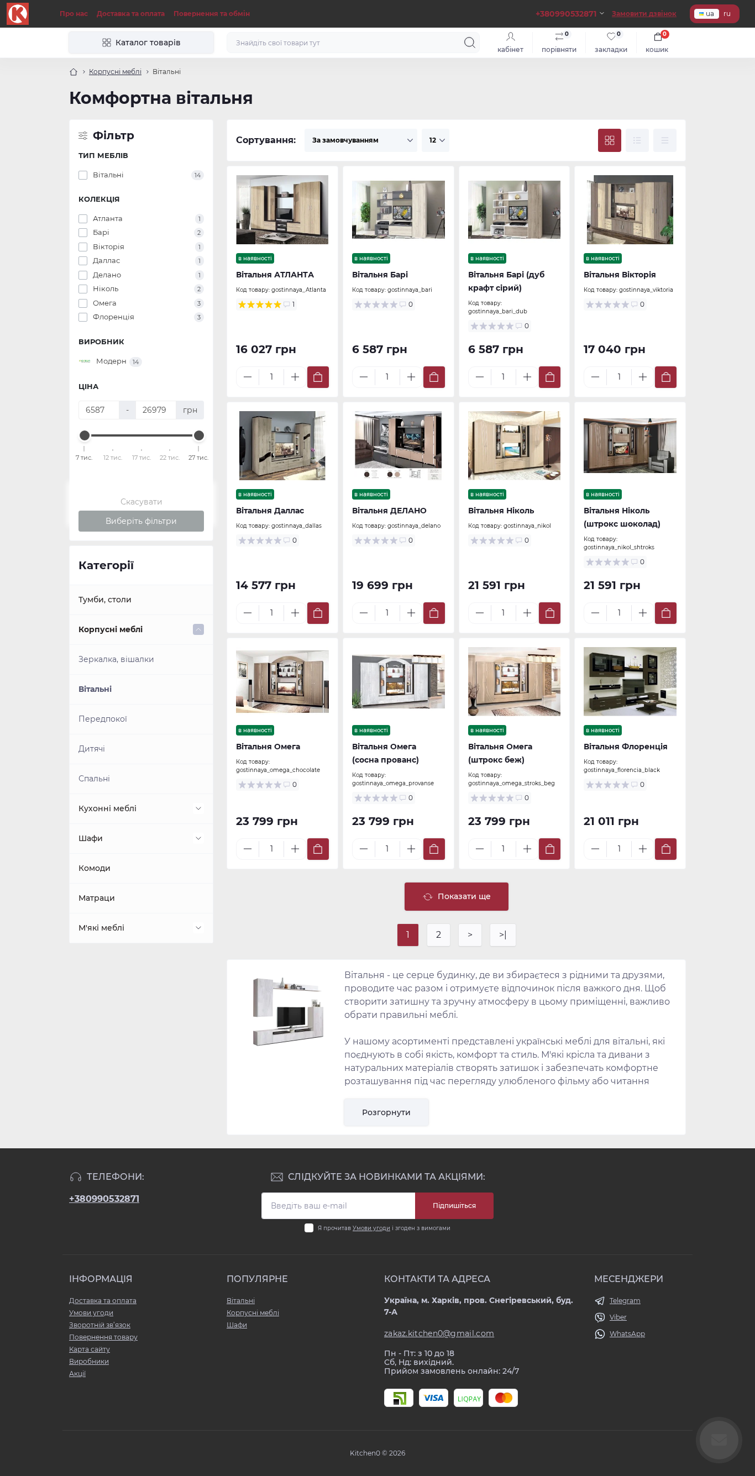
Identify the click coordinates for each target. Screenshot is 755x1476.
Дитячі (91, 749)
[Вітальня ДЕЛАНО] (398, 445)
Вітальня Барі (380, 275)
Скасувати (141, 502)
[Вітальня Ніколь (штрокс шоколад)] (630, 445)
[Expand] (198, 629)
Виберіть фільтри (141, 521)
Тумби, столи (105, 600)
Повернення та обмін (212, 13)
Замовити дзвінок (644, 13)
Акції (77, 1373)
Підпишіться (454, 1205)
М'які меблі (101, 928)
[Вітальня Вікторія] (630, 209)
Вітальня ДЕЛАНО (389, 511)
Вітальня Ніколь (501, 511)
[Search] (470, 42)
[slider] (84, 435)
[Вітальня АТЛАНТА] (282, 209)
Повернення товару (103, 1337)
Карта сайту (89, 1349)
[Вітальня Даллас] (282, 445)
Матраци (96, 898)
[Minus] (248, 377)
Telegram (625, 1300)
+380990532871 (104, 1199)
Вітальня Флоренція (626, 747)
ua (710, 13)
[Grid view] (609, 140)
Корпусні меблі (115, 71)
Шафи (90, 838)
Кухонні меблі (107, 808)
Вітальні (95, 689)
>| (503, 934)
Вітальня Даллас (270, 511)
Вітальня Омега (268, 747)
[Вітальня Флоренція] (630, 681)
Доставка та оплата (131, 13)
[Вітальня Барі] (398, 209)
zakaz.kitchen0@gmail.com (439, 1333)
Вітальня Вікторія (620, 275)
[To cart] (318, 377)
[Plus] (295, 377)
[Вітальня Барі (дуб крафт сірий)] (514, 209)
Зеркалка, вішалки (116, 659)
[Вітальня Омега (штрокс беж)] (514, 681)
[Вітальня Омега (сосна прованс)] (398, 681)
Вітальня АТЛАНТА (275, 275)
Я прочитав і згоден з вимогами (384, 1228)
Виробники (89, 1361)
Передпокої (102, 719)
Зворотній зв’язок (99, 1325)
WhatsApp (627, 1334)
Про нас (74, 13)
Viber (618, 1317)
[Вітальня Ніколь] (514, 445)
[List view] (637, 140)
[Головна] (73, 71)
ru (727, 13)
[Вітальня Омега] (282, 681)
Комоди (94, 868)
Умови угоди (371, 1228)
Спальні (94, 779)
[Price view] (665, 140)
